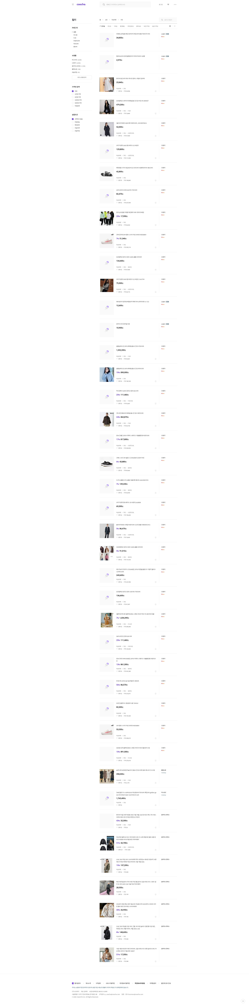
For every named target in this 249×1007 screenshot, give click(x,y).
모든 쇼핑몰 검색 (82, 77)
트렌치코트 (77, 41)
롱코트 (75, 47)
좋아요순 (138, 26)
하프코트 (76, 44)
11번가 (76, 63)
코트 (75, 32)
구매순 (115, 26)
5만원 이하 (78, 97)
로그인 (161, 4)
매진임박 (77, 125)
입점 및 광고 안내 (166, 983)
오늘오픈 (77, 128)
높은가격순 (155, 26)
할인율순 (122, 26)
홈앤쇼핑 (76, 69)
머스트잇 (76, 60)
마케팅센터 (153, 983)
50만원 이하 (78, 103)
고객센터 (98, 983)
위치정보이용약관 (125, 983)
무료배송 (77, 122)
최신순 (109, 26)
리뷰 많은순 (131, 26)
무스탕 (75, 35)
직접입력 (77, 106)
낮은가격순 (147, 26)
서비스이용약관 (110, 983)
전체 (76, 91)
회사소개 (88, 983)
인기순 (103, 26)
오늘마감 (77, 131)
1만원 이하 (78, 94)
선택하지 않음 (79, 119)
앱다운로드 (78, 983)
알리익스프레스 (78, 66)
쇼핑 (106, 20)
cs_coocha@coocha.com (112, 994)
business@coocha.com (135, 994)
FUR (75, 38)
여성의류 (114, 20)
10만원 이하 (78, 100)
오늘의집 (75, 72)
